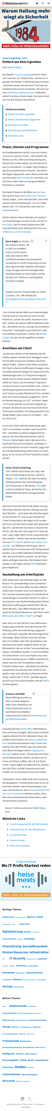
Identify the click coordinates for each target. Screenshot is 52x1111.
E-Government (9, 939)
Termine (30, 1067)
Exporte (15, 1027)
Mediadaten (26, 1107)
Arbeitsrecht (8, 917)
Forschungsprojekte (10, 1034)
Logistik (12, 966)
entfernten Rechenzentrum (21, 92)
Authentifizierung (20, 917)
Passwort (7, 440)
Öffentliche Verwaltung (23, 1081)
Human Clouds (17, 840)
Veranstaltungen (29, 1074)
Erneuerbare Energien (37, 1020)
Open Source (20, 973)
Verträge (7, 986)
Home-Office (26, 729)
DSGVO (27, 931)
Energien (20, 939)
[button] (43, 3)
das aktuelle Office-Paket (18, 616)
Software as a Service (12, 232)
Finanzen (37, 1027)
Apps (3, 1006)
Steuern (33, 980)
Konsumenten (31, 959)
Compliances (6, 924)
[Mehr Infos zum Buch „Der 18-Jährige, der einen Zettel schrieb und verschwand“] (26, 28)
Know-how (25, 1041)
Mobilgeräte (8, 1053)
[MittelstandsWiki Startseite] (14, 3)
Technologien (41, 980)
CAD (23, 375)
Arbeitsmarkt (18, 1006)
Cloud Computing (23, 74)
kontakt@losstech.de (16, 299)
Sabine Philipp (14, 67)
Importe (22, 1034)
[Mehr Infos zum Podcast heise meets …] (26, 878)
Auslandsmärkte (9, 1013)
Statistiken (7, 1067)
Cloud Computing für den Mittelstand (29, 824)
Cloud (40, 917)
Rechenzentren (34, 972)
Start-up (26, 980)
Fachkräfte (29, 938)
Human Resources (15, 952)
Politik (23, 1060)
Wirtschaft (8, 1081)
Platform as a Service (34, 196)
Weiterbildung (19, 987)
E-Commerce (35, 932)
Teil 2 (16, 478)
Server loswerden (25, 178)
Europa (6, 1027)
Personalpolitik (10, 1060)
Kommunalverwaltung (12, 1047)
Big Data (31, 917)
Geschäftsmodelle (35, 946)
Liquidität (42, 958)
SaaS (27, 232)
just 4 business (15, 1104)
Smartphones (41, 1060)
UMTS (46, 680)
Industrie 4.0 (31, 1034)
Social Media (6, 980)
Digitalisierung (12, 931)
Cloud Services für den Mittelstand (27, 829)
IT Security (17, 958)
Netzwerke (8, 972)
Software (17, 979)
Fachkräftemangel (26, 1027)
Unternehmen (11, 1074)
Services (41, 192)
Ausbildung (32, 1006)
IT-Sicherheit (10, 1041)
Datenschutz (37, 1013)
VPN (33, 564)
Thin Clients (17, 542)
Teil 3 (38, 485)
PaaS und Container (20, 845)
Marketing (21, 965)
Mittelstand (40, 1047)
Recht (31, 1060)
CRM (16, 206)
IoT (3, 959)
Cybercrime (24, 924)
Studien (20, 1067)
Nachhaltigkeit (32, 966)
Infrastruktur (39, 952)
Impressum (39, 1104)
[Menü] (49, 3)
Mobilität (20, 1054)
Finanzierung (12, 946)
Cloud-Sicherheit (18, 835)
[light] (37, 3)
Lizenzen (5, 966)
